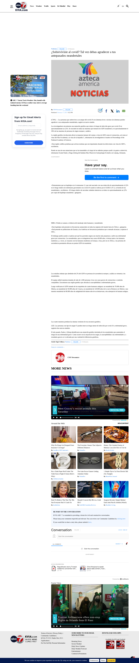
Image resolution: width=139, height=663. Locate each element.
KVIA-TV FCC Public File (50, 638)
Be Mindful (61, 6)
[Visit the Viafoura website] (124, 579)
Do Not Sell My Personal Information (53, 643)
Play (68, 6)
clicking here (121, 519)
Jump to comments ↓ (57, 347)
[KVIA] (21, 6)
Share (74, 6)
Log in (120, 530)
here (90, 522)
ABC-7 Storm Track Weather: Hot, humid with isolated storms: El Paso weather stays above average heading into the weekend (28, 102)
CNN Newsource (57, 109)
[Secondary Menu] (13, 6)
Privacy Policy (57, 633)
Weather (39, 6)
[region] (90, 554)
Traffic (46, 6)
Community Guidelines (48, 636)
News (32, 6)
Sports (53, 6)
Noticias (67, 342)
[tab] (57, 544)
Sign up (125, 530)
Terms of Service (46, 633)
